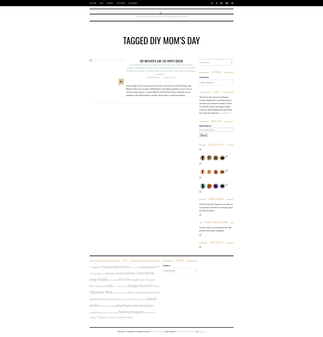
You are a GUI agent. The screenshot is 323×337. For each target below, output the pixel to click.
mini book (129, 299)
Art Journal (95, 273)
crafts (109, 285)
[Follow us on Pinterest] (231, 3)
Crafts (160, 65)
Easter (189, 65)
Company (110, 3)
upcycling (152, 313)
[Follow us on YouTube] (227, 3)
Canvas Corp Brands (157, 331)
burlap (110, 273)
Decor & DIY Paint (172, 65)
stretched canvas (108, 313)
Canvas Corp (150, 65)
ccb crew (124, 279)
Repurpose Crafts (135, 71)
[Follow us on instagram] (221, 3)
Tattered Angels (153, 71)
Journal (109, 299)
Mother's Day (171, 68)
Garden (130, 68)
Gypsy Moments (118, 293)
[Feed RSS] (211, 3)
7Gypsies (107, 267)
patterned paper (143, 305)
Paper (128, 305)
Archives (166, 265)
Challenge (99, 286)
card (110, 280)
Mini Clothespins (139, 299)
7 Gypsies (95, 267)
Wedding (191, 71)
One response (153, 77)
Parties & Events (187, 68)
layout (121, 299)
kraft (115, 299)
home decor (97, 299)
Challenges (120, 3)
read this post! (225, 113)
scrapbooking (95, 312)
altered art (122, 267)
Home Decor (159, 68)
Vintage (182, 71)
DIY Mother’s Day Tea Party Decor (161, 61)
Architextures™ (149, 267)
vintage (93, 317)
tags (115, 312)
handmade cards (132, 292)
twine (146, 312)
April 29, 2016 (169, 77)
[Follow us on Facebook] (217, 3)
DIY (183, 65)
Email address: (205, 126)
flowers (156, 286)
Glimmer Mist (101, 292)
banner (103, 274)
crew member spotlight (120, 286)
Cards (115, 280)
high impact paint (150, 292)
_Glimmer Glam (105, 317)
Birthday (139, 65)
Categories (204, 77)
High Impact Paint (143, 68)
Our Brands (132, 3)
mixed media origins (107, 306)
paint (119, 305)
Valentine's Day (169, 71)
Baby (131, 65)
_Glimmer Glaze (124, 317)
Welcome (93, 3)
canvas (118, 273)
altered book (134, 267)
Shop (101, 3)
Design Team (137, 285)
